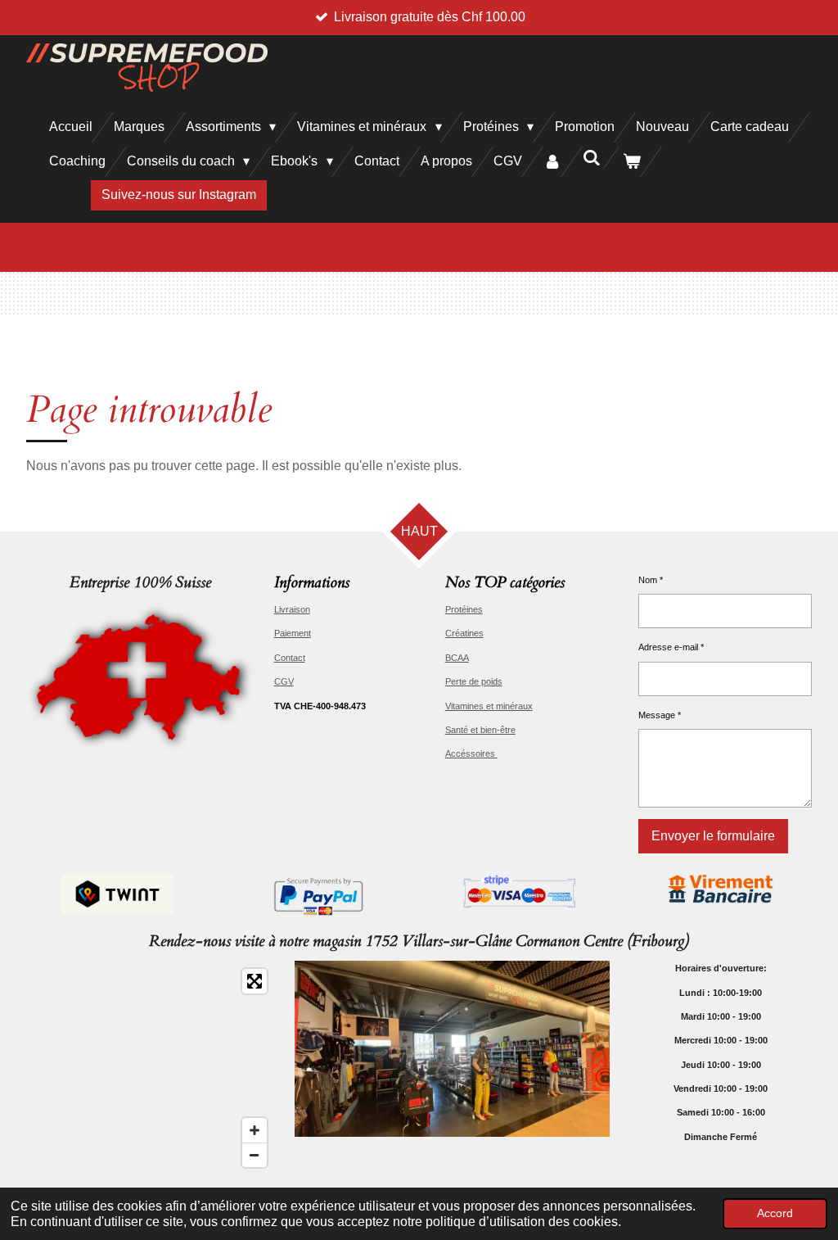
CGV (284, 681)
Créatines (464, 633)
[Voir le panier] (631, 162)
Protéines (464, 609)
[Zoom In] (254, 1130)
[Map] (150, 1068)
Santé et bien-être (480, 730)
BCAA (457, 658)
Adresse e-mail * (671, 647)
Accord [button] (775, 1213)
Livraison (292, 609)
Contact (289, 658)
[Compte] (552, 162)
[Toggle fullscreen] (254, 981)
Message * (659, 715)
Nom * (650, 580)
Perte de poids (473, 681)
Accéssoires (471, 753)
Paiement (292, 633)
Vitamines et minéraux (489, 706)
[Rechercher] (591, 158)
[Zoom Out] (254, 1155)
